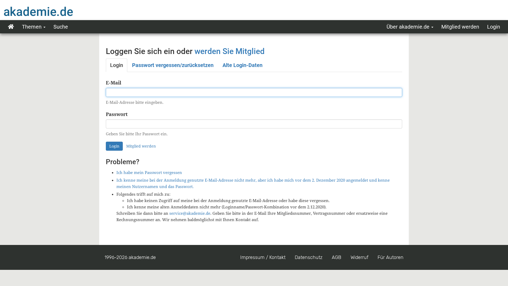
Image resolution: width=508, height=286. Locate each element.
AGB (336, 257)
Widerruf (359, 257)
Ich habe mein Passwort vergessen (149, 172)
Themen (32, 27)
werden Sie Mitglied (229, 51)
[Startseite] (49, 11)
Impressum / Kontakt (262, 257)
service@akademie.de (189, 213)
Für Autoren (390, 257)
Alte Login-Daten (242, 65)
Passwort (117, 114)
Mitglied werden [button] (141, 146)
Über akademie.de (409, 27)
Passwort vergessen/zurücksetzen (173, 65)
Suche (60, 27)
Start (11, 26)
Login (493, 27)
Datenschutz (309, 257)
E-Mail (113, 82)
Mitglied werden (460, 27)
